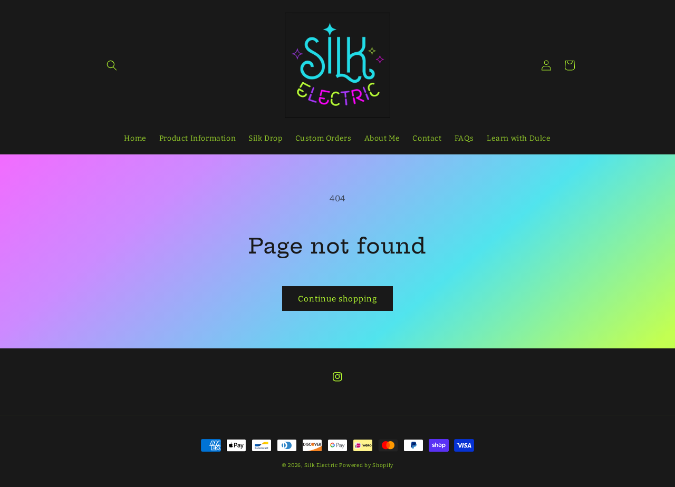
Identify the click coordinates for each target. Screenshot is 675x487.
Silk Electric (321, 465)
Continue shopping (337, 299)
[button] (111, 65)
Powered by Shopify (366, 465)
